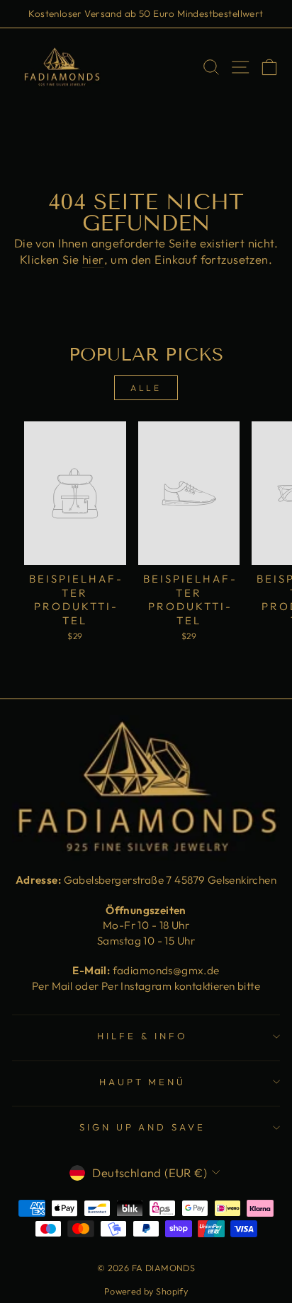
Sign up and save (142, 1127)
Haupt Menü (142, 1081)
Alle (145, 387)
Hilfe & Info (142, 1035)
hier (93, 259)
